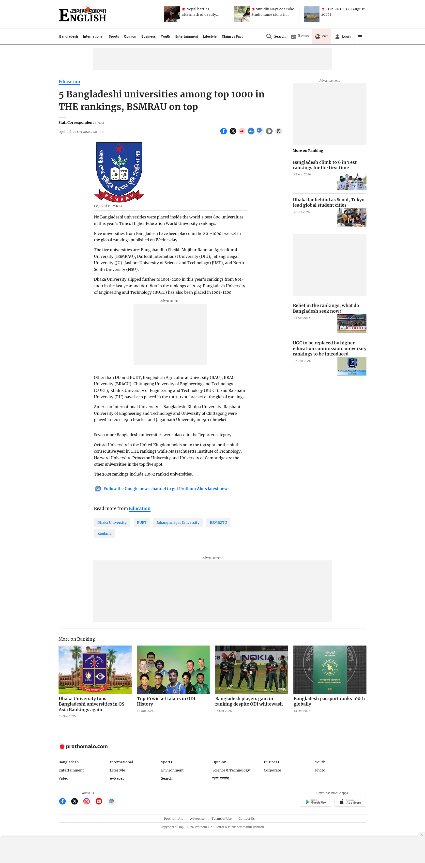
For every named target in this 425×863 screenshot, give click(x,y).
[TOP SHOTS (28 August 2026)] (311, 14)
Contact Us (247, 818)
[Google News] (111, 802)
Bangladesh (68, 36)
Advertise (197, 818)
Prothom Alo (173, 818)
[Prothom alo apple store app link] (350, 802)
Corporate (272, 770)
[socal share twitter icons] (233, 134)
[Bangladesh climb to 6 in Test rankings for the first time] (351, 180)
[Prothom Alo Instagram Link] (89, 801)
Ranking (104, 533)
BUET (142, 522)
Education (69, 81)
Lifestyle (210, 36)
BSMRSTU (218, 522)
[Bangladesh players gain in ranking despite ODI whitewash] (251, 670)
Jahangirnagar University (178, 522)
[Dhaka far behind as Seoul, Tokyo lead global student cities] (351, 218)
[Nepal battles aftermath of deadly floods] (172, 14)
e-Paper (117, 778)
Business (148, 36)
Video (63, 778)
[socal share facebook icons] (224, 134)
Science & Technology (231, 770)
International (93, 36)
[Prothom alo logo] (83, 748)
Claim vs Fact (232, 36)
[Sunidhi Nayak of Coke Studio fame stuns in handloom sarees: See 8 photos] (242, 14)
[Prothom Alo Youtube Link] (101, 801)
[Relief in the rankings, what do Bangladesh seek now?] (351, 324)
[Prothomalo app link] (315, 802)
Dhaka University (112, 522)
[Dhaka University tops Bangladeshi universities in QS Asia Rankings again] (95, 670)
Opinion (130, 36)
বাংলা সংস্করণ (220, 778)
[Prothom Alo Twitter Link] (77, 801)
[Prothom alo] (82, 14)
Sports (114, 36)
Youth (165, 36)
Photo (320, 770)
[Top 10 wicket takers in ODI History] (173, 670)
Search (166, 778)
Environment (172, 770)
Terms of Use (222, 818)
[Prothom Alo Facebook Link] (65, 801)
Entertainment (186, 36)
